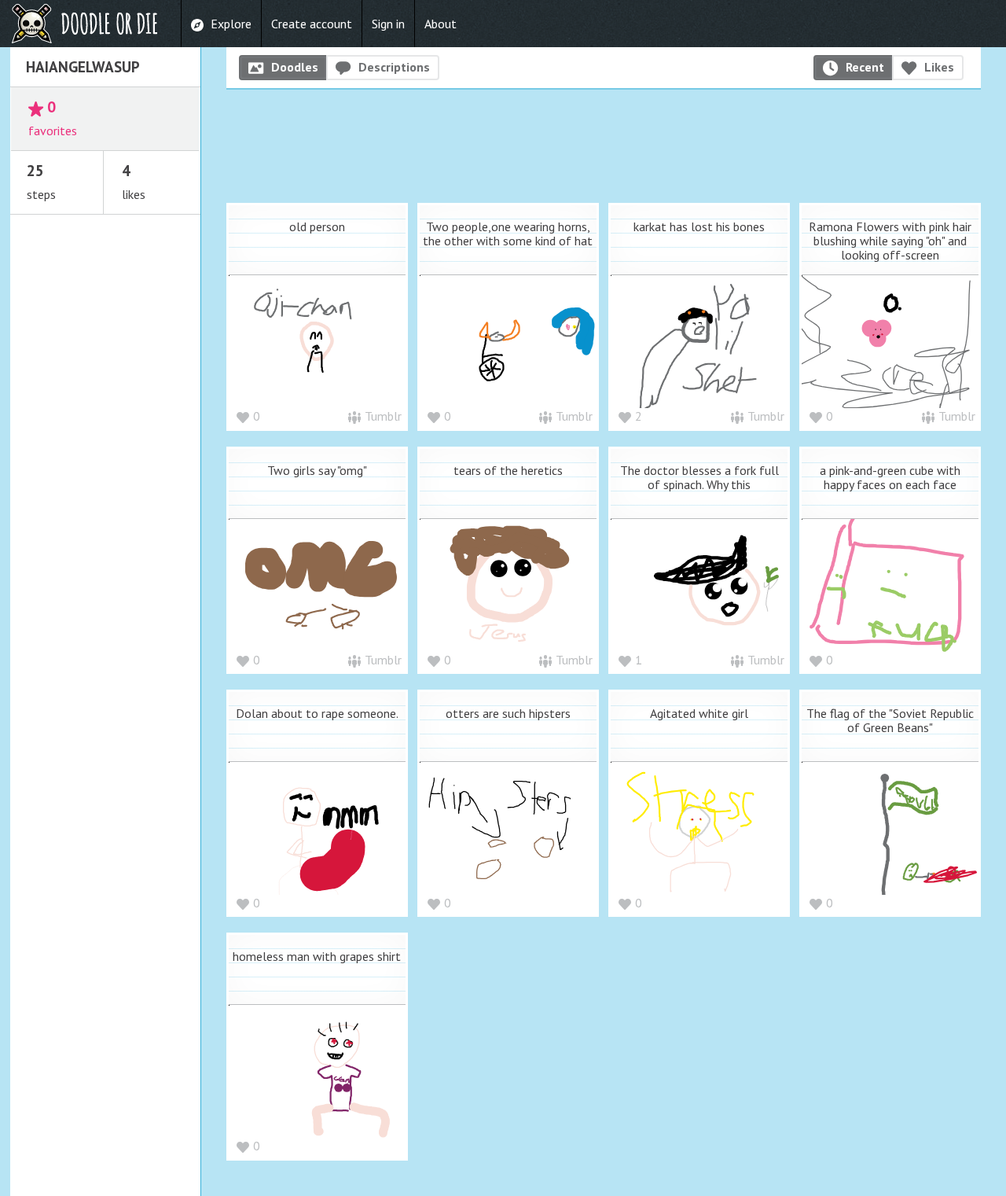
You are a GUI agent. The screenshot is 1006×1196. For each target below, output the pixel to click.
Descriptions (394, 67)
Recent (865, 67)
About (440, 23)
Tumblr (383, 416)
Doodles (294, 67)
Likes (939, 67)
